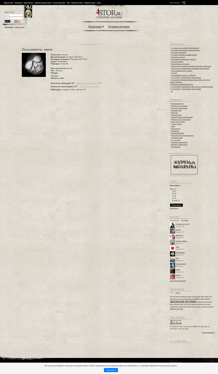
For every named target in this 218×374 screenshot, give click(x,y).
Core (177, 247)
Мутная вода (176, 147)
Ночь (180, 299)
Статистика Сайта (59, 3)
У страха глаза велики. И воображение (185, 48)
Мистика (176, 299)
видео (172, 304)
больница (209, 302)
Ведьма (178, 296)
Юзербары (18, 3)
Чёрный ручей (176, 110)
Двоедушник (175, 129)
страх (198, 306)
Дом (193, 296)
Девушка (183, 296)
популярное (187, 306)
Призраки (191, 299)
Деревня (189, 296)
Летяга (178, 230)
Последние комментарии (88, 87)
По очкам (184, 220)
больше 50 (176, 200)
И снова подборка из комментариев (184, 55)
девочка (176, 304)
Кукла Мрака (180, 252)
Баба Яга (174, 113)
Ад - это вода (176, 140)
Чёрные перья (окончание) (181, 120)
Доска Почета (28, 3)
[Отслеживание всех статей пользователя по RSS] (100, 83)
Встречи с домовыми (178, 53)
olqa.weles (179, 235)
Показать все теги (176, 309)
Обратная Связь (77, 3)
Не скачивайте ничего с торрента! (183, 75)
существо (204, 306)
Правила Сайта (89, 3)
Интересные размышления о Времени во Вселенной (190, 68)
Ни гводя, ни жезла (178, 57)
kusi (177, 258)
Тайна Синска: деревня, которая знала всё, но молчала (191, 66)
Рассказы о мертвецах (179, 142)
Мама (171, 299)
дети (185, 304)
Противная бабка (177, 133)
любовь (172, 306)
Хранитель (175, 131)
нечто (177, 306)
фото (211, 306)
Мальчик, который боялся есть (182, 84)
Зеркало (206, 296)
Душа (202, 296)
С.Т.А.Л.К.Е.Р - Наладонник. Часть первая (186, 89)
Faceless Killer (181, 264)
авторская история (183, 301)
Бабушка (172, 296)
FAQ (68, 3)
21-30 (174, 196)
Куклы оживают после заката (181, 71)
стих (195, 306)
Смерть (197, 299)
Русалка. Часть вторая (179, 108)
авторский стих (201, 302)
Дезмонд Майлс (181, 241)
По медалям (174, 220)
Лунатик (174, 73)
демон (181, 304)
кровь (208, 304)
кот (206, 304)
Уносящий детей (177, 104)
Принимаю (110, 370)
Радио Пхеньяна (177, 62)
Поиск (99, 3)
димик (178, 270)
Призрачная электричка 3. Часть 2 (183, 59)
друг (188, 304)
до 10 (174, 189)
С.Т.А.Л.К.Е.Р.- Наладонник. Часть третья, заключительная (192, 87)
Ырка (173, 126)
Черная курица (176, 124)
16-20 (174, 193)
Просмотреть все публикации (87, 83)
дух (191, 304)
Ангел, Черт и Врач (178, 122)
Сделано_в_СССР (182, 224)
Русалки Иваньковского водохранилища (185, 50)
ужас (208, 306)
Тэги (171, 293)
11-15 (174, 191)
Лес (211, 296)
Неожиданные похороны (180, 64)
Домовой (197, 296)
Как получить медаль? (178, 281)
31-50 (174, 198)
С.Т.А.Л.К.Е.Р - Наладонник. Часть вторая (186, 78)
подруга (181, 306)
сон (193, 306)
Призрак (185, 299)
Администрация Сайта (43, 3)
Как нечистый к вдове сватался (182, 135)
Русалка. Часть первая (179, 106)
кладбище (201, 304)
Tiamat (178, 275)
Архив (178, 293)
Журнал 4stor (8, 3)
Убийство (208, 299)
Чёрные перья (176, 115)
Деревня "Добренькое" (179, 145)
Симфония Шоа (177, 138)
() (64, 64)
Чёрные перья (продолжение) (182, 117)
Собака (202, 299)
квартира (195, 304)
